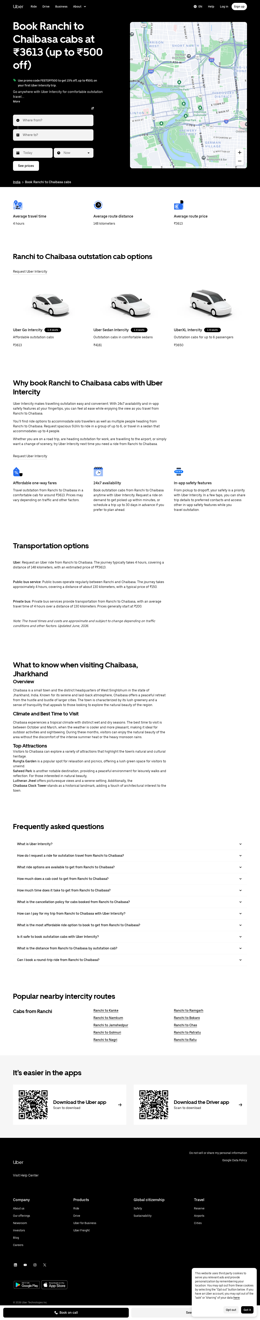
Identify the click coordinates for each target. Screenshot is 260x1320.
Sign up (239, 6)
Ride (34, 6)
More (16, 101)
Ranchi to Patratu (187, 1032)
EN (200, 6)
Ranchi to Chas (185, 1025)
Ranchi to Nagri (105, 1040)
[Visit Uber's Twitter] (45, 1265)
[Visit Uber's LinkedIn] (15, 1265)
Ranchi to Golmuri (107, 1032)
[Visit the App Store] (54, 1285)
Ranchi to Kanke (105, 1010)
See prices (26, 166)
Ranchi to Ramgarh (188, 1010)
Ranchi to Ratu (185, 1040)
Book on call (69, 1313)
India (17, 182)
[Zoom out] (240, 161)
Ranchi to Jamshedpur (110, 1025)
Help (211, 6)
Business (61, 6)
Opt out (231, 1309)
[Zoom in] (240, 152)
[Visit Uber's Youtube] (25, 1265)
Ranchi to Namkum (108, 1018)
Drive (46, 6)
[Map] (188, 95)
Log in (224, 6)
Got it (247, 1309)
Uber (18, 6)
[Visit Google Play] (27, 1285)
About (77, 6)
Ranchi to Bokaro (187, 1018)
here (236, 1297)
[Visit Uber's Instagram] (35, 1265)
